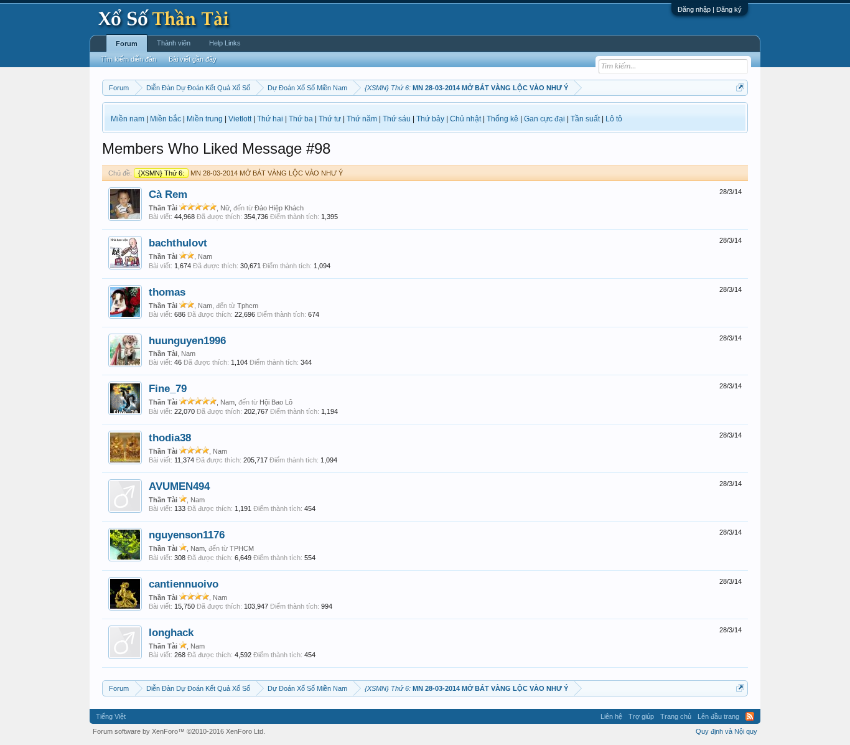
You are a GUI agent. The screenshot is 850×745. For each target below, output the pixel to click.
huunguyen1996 (187, 340)
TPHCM (242, 548)
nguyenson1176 (187, 534)
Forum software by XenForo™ (179, 731)
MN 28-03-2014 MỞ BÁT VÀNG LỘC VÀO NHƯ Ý (240, 173)
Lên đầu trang (718, 716)
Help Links (225, 43)
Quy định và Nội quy (726, 731)
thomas (167, 292)
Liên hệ (611, 716)
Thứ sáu (397, 119)
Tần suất (585, 119)
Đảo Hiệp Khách (279, 208)
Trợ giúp (641, 716)
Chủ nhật (465, 119)
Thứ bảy (430, 119)
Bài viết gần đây (193, 59)
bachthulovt (178, 243)
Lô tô (613, 119)
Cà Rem (168, 194)
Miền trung (205, 119)
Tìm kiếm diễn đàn (128, 59)
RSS (749, 716)
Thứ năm (362, 119)
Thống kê (502, 119)
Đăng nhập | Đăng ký (710, 9)
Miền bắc (165, 119)
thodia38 (170, 437)
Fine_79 (168, 388)
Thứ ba (301, 119)
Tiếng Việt (111, 716)
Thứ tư (330, 119)
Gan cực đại (544, 119)
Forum (127, 43)
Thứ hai (270, 119)
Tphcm (247, 305)
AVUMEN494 (179, 486)
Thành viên (173, 43)
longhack (171, 632)
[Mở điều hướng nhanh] (740, 87)
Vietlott (239, 119)
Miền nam (127, 119)
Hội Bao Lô (275, 402)
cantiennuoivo (183, 584)
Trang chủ (675, 716)
